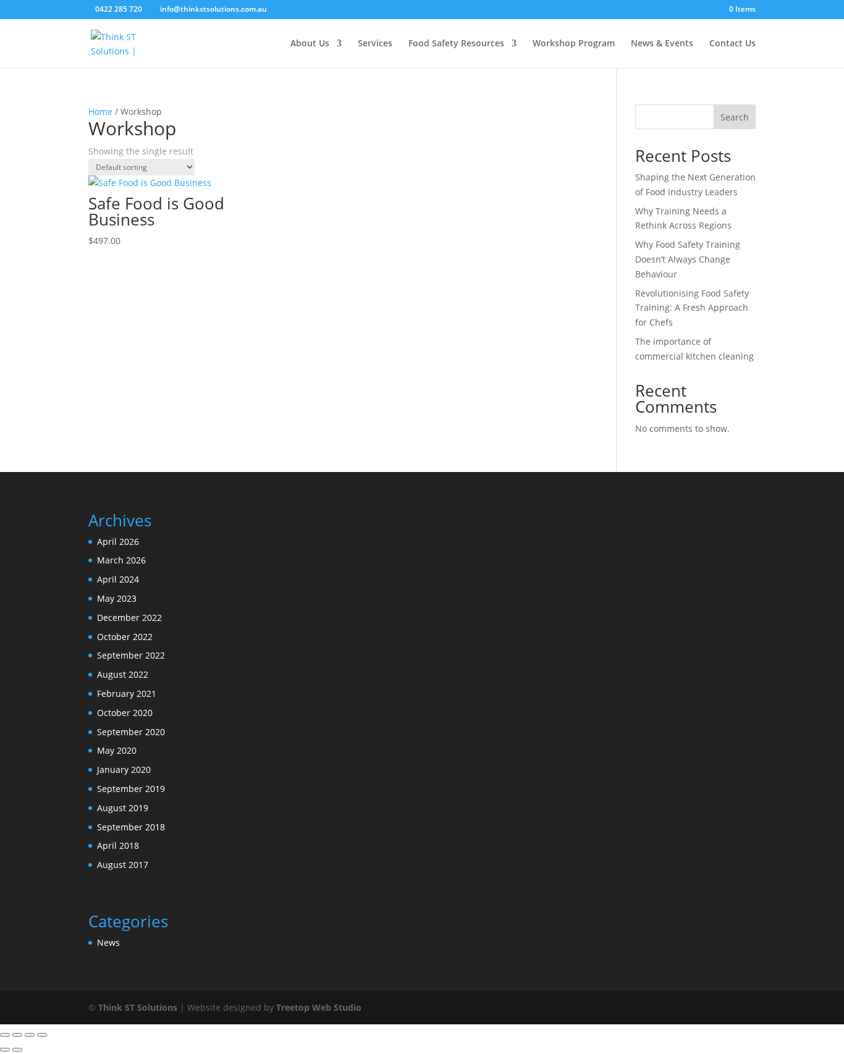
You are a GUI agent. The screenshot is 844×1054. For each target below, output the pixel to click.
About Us (309, 44)
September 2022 (131, 655)
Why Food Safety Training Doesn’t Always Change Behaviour (687, 259)
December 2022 (129, 617)
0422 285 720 (118, 9)
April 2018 (118, 845)
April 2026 (118, 541)
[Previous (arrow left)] (5, 1050)
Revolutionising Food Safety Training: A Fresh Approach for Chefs (692, 308)
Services (375, 44)
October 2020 (125, 713)
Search (734, 117)
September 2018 (131, 827)
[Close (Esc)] (42, 1035)
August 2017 (122, 865)
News (108, 942)
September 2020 (131, 732)
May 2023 (117, 598)
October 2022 (125, 637)
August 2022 (122, 674)
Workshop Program (574, 44)
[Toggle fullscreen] (17, 1035)
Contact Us (732, 44)
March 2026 (121, 560)
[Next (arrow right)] (17, 1050)
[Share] (30, 1035)
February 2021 (126, 693)
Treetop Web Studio (318, 1007)
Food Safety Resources (456, 44)
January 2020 (124, 769)
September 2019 (131, 789)
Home (100, 111)
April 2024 (118, 579)
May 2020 (117, 750)
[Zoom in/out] (5, 1035)
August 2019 (122, 808)
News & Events (662, 44)
